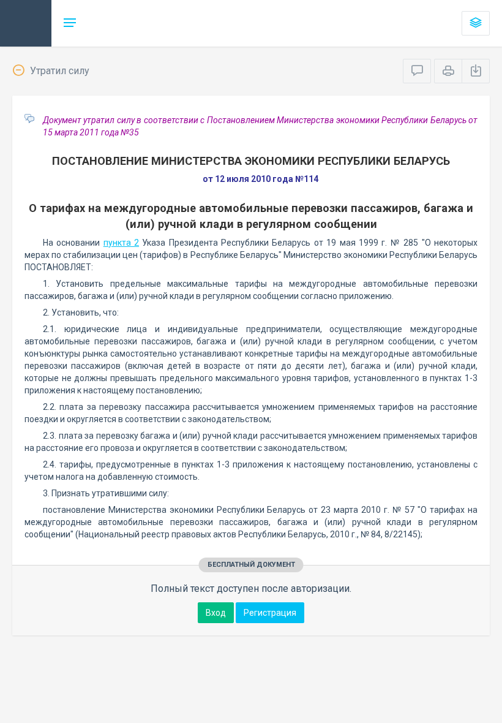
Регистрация (270, 613)
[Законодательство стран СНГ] (25, 23)
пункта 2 (121, 243)
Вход (216, 613)
